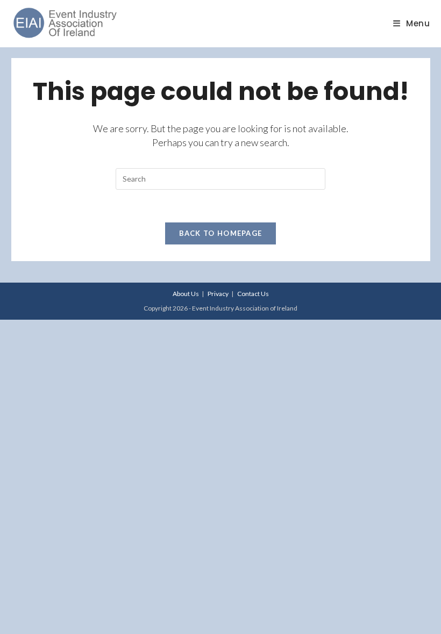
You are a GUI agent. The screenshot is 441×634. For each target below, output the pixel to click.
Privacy (218, 294)
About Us (186, 294)
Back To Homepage (220, 233)
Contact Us (253, 294)
